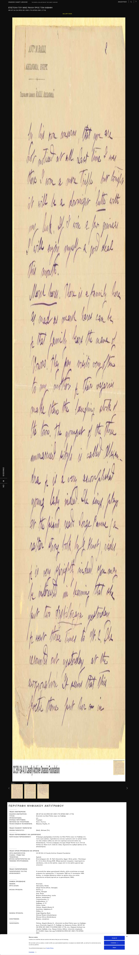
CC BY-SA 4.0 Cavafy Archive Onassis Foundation (53, 853)
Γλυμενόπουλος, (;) (42, 899)
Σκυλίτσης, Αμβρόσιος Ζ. (44, 909)
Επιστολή (39, 883)
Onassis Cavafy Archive (18, 2)
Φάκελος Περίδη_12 (43, 823)
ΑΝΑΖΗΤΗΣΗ (122, 1)
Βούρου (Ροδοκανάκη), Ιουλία (46, 895)
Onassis (4, 471)
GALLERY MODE (67, 14)
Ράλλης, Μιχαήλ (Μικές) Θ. (45, 907)
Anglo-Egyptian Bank (43, 913)
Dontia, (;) (39, 889)
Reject (114, 947)
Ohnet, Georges (41, 891)
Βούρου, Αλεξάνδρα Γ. (43, 897)
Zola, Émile (40, 893)
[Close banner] (126, 936)
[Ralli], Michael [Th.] (43, 830)
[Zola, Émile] (42, 885)
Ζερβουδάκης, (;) (41, 901)
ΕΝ (4, 486)
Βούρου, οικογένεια (42, 918)
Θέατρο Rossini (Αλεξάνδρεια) (46, 915)
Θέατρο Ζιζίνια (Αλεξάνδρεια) (46, 917)
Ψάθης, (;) (39, 911)
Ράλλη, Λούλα (40, 905)
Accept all (114, 938)
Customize (31, 952)
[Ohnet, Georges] (46, 887)
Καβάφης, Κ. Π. (41, 903)
